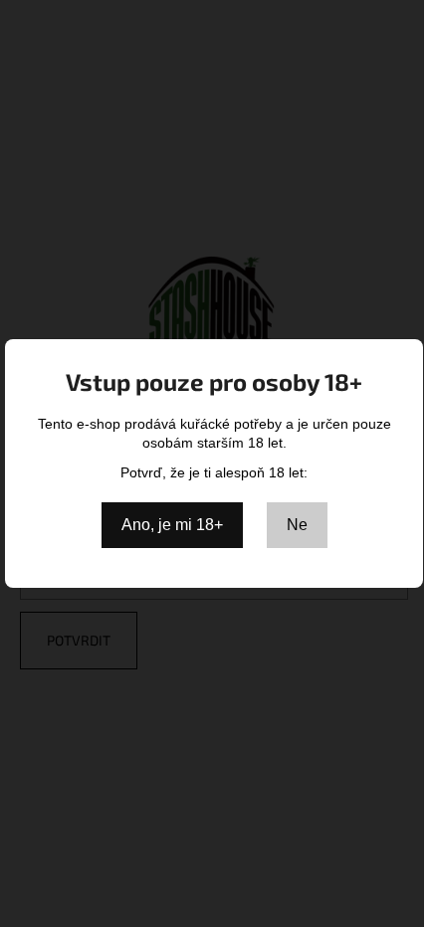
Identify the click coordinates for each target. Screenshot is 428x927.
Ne (297, 524)
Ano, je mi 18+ (172, 524)
